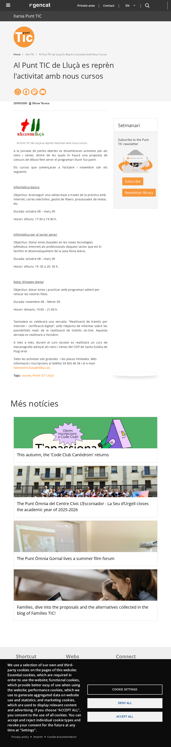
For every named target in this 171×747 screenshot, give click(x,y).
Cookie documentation (62, 737)
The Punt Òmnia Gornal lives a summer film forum (65, 558)
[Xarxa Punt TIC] (26, 37)
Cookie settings (124, 689)
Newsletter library (139, 192)
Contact (108, 6)
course (26, 375)
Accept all (124, 716)
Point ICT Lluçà (43, 375)
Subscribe (133, 181)
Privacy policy (20, 737)
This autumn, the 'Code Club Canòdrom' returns (63, 455)
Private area (86, 6)
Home (17, 54)
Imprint (38, 737)
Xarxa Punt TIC (28, 16)
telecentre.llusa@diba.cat (32, 368)
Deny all (125, 703)
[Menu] (8, 5)
